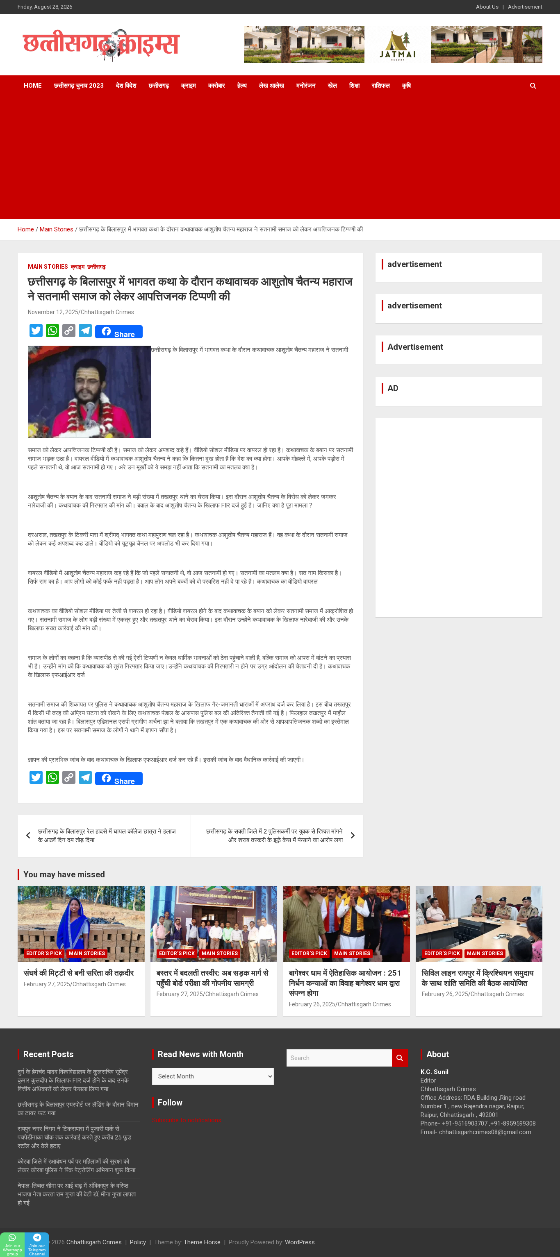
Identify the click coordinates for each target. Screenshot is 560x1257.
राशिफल (381, 85)
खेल (332, 85)
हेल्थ (242, 85)
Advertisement (525, 7)
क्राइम (188, 85)
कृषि (406, 85)
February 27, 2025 (47, 984)
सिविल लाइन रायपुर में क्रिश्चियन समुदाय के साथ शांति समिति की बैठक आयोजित (478, 978)
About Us (487, 7)
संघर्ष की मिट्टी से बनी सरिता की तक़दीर (79, 973)
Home (33, 85)
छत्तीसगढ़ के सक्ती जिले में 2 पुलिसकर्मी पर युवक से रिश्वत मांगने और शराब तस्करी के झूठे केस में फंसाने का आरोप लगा (274, 836)
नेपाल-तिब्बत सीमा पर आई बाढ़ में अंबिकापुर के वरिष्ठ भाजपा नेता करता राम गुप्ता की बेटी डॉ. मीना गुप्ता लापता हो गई (77, 1194)
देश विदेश (126, 85)
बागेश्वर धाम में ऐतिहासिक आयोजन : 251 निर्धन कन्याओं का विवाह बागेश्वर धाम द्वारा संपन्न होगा (345, 983)
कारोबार (216, 85)
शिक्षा (354, 85)
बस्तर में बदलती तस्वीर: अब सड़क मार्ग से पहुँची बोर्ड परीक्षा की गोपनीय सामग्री (213, 978)
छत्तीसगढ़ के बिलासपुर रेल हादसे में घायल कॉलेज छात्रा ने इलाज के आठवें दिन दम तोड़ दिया (107, 836)
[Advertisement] (280, 157)
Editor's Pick (44, 953)
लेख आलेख (271, 85)
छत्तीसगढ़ (159, 85)
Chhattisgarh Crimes (107, 312)
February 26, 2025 (312, 1004)
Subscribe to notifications (186, 1120)
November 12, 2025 (53, 312)
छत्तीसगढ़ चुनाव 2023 (79, 85)
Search (400, 1058)
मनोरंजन (306, 85)
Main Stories (48, 266)
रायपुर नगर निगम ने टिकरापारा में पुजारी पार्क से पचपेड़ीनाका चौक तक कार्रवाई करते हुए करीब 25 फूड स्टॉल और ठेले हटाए (74, 1137)
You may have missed (64, 874)
